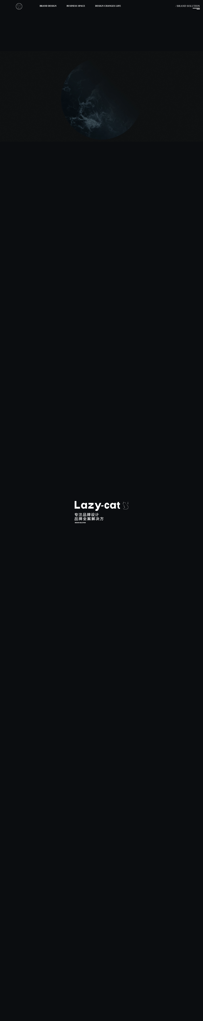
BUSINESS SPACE (76, 8)
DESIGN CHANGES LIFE (108, 8)
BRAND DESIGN (48, 8)
